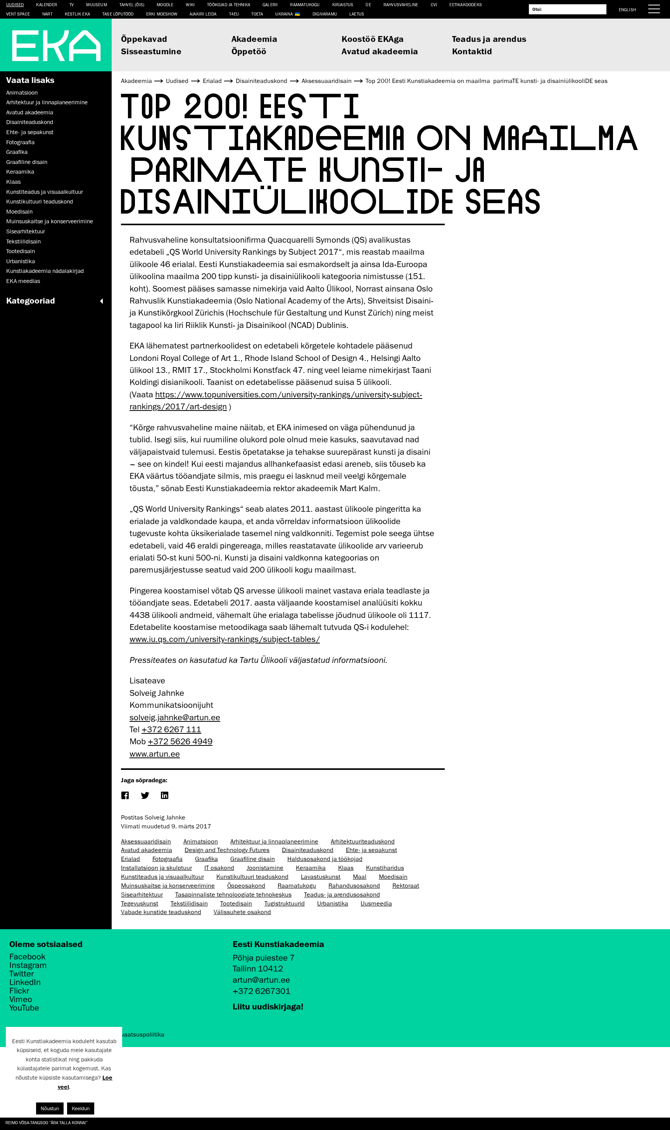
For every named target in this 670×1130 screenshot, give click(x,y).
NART (47, 13)
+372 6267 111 (171, 729)
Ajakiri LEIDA (203, 13)
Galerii (270, 4)
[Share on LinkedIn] (164, 796)
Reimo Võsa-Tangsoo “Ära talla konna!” (46, 1122)
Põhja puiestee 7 (264, 957)
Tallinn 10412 (258, 968)
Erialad (130, 859)
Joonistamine (265, 868)
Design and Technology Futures (227, 850)
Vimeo (20, 999)
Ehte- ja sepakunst (30, 132)
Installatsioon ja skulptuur (156, 868)
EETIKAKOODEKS (465, 4)
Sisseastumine (151, 51)
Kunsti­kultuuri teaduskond (39, 201)
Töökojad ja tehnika (228, 4)
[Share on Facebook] (124, 796)
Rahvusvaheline (400, 4)
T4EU (234, 13)
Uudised (15, 4)
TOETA (257, 13)
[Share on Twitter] (144, 796)
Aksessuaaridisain (146, 841)
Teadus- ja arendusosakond (342, 895)
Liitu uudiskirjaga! (268, 1006)
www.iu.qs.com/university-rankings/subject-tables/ (225, 639)
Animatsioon (22, 92)
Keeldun (81, 1108)
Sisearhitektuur (25, 231)
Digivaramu (325, 13)
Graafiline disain (26, 162)
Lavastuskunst (320, 877)
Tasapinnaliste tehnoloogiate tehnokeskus (233, 895)
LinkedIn (25, 982)
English (627, 9)
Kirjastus (343, 4)
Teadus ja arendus (489, 38)
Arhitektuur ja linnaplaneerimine (47, 102)
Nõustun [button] (50, 1108)
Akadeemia (254, 38)
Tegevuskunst (139, 903)
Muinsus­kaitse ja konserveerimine (49, 221)
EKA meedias (23, 281)
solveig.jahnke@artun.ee (175, 717)
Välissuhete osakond (242, 912)
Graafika (17, 151)
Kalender (46, 4)
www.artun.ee (155, 754)
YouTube (24, 1008)
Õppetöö (249, 51)
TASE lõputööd (118, 13)
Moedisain (19, 211)
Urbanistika (20, 261)
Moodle (165, 4)
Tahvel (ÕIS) (131, 4)
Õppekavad (144, 38)
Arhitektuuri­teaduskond (363, 841)
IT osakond (219, 868)
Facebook (27, 956)
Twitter (21, 974)
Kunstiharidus (385, 868)
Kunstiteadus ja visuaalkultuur (44, 191)
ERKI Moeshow (161, 13)
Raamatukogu (304, 4)
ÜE (368, 4)
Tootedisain (20, 251)
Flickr (19, 991)
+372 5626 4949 (180, 741)
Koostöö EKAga (373, 38)
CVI (434, 4)
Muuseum (96, 4)
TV (71, 4)
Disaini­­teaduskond (29, 122)
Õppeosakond (246, 886)
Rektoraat (405, 886)
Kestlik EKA (77, 13)
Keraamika (20, 171)
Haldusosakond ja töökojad (325, 859)
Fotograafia (20, 142)
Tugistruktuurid (284, 903)
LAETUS (356, 13)
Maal (359, 877)
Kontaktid (472, 51)
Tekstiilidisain (23, 241)
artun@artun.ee (261, 980)
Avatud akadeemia (380, 51)
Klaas (13, 181)
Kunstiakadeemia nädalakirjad (45, 270)
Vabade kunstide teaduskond (161, 912)
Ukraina (283, 13)
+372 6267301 (261, 991)
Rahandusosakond (354, 886)
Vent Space (18, 13)
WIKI (190, 4)
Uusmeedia (376, 903)
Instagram (28, 965)
